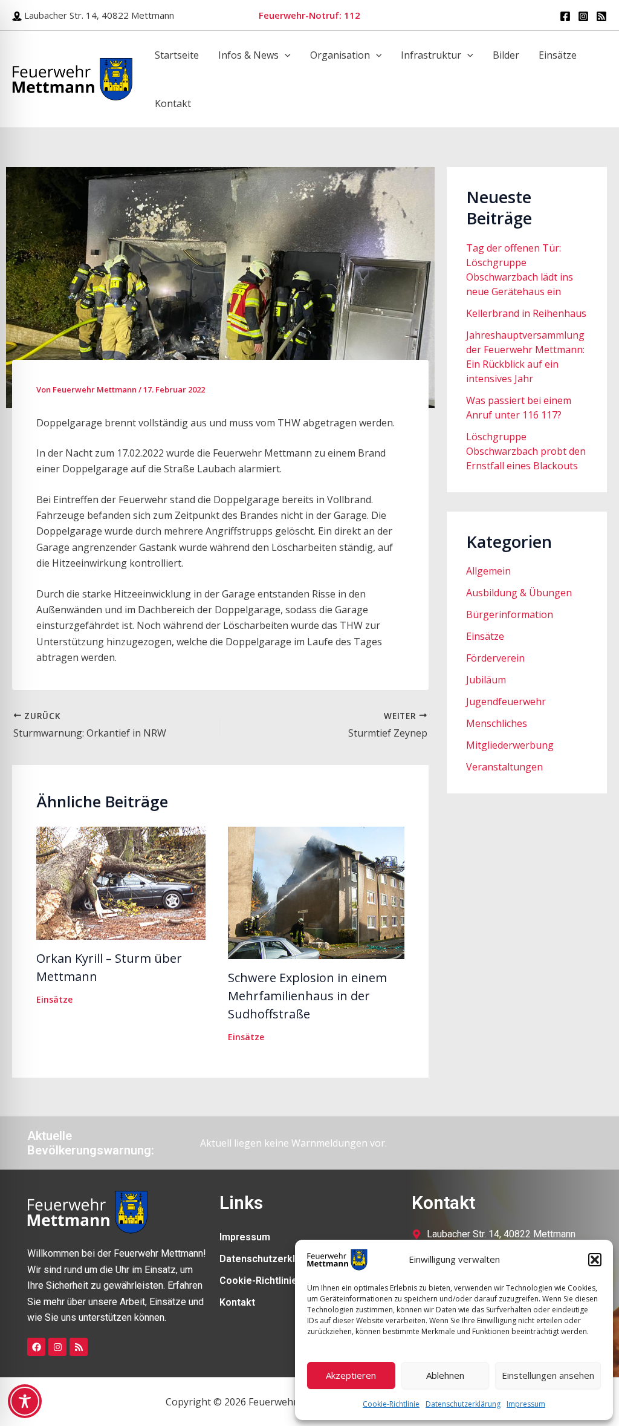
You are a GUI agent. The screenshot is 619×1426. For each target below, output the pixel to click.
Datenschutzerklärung (463, 1404)
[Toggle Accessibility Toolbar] (25, 1401)
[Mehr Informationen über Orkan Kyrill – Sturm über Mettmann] (121, 881)
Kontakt (173, 103)
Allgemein (488, 571)
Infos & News (248, 55)
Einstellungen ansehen (548, 1375)
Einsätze (558, 55)
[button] (595, 1260)
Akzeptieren (351, 1375)
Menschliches (496, 723)
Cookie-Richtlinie (391, 1404)
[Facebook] (565, 16)
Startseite (177, 55)
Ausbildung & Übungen (519, 592)
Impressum (526, 1404)
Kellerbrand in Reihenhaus (526, 313)
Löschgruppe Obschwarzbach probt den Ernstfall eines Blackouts (526, 451)
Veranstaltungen (504, 766)
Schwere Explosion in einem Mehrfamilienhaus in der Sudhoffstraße (307, 995)
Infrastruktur (431, 55)
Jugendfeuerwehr (506, 701)
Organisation (340, 55)
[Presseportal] (601, 16)
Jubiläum (486, 679)
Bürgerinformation (509, 614)
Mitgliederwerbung (510, 745)
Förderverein (495, 658)
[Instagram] (583, 16)
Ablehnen (445, 1375)
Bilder (506, 55)
